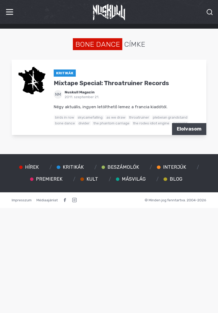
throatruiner (139, 117)
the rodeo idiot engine (151, 123)
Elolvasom (189, 129)
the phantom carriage (111, 123)
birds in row (64, 117)
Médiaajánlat (47, 200)
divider (84, 123)
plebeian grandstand (170, 117)
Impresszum (22, 200)
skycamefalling (90, 117)
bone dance (65, 123)
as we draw (115, 117)
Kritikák (64, 73)
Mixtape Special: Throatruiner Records (111, 83)
